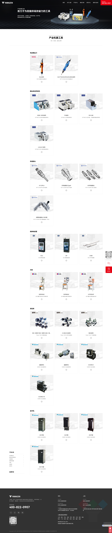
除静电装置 (11, 460)
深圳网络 (101, 531)
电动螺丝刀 (11, 455)
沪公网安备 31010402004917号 (51, 531)
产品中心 (76, 2)
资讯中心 (89, 2)
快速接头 (11, 459)
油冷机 (10, 466)
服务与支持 (95, 2)
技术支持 (97, 531)
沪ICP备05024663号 (41, 531)
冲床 (10, 462)
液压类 (10, 464)
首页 (64, 2)
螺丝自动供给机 (12, 457)
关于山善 (69, 2)
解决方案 (82, 2)
